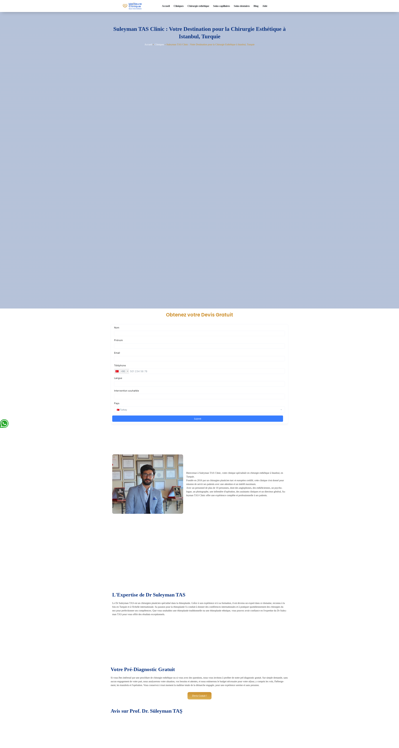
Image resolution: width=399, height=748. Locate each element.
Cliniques (179, 6)
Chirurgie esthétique (198, 6)
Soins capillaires (221, 6)
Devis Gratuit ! (199, 695)
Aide (264, 6)
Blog (256, 6)
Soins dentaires (242, 6)
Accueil (166, 6)
